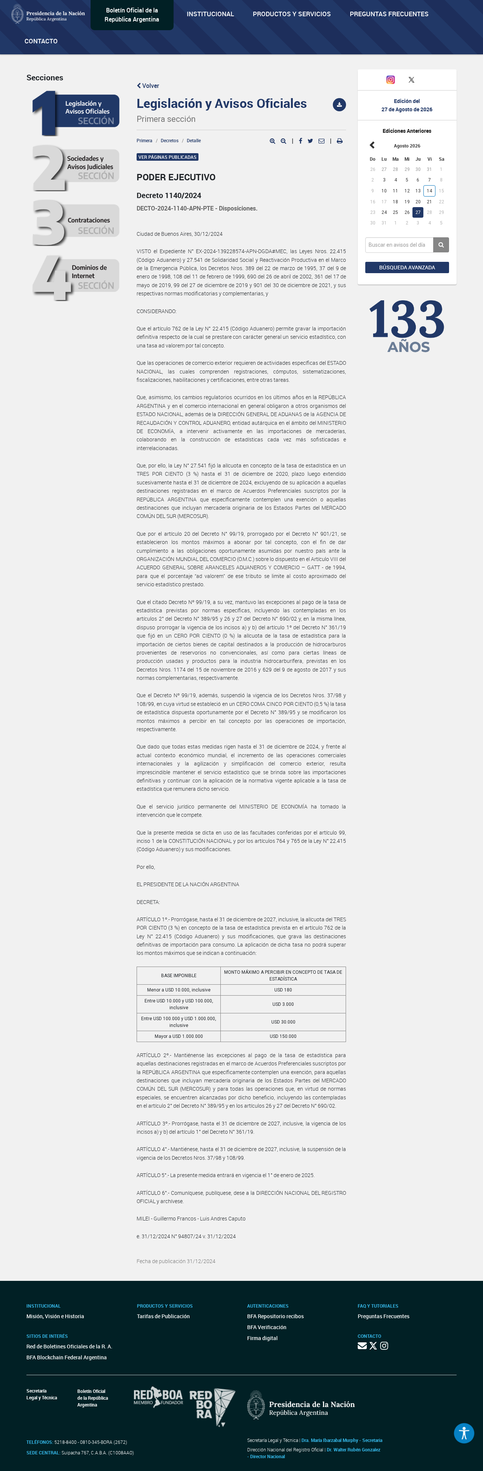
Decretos (169, 140)
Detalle (194, 140)
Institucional (210, 13)
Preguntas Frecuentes (389, 13)
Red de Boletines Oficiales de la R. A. (69, 1346)
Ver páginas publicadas (167, 157)
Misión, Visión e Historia (55, 1316)
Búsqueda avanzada (407, 267)
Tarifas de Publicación (163, 1316)
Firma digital (262, 1338)
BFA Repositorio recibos (275, 1316)
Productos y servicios (292, 13)
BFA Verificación (266, 1327)
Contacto (41, 41)
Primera (144, 140)
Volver (150, 85)
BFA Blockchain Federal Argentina (66, 1357)
